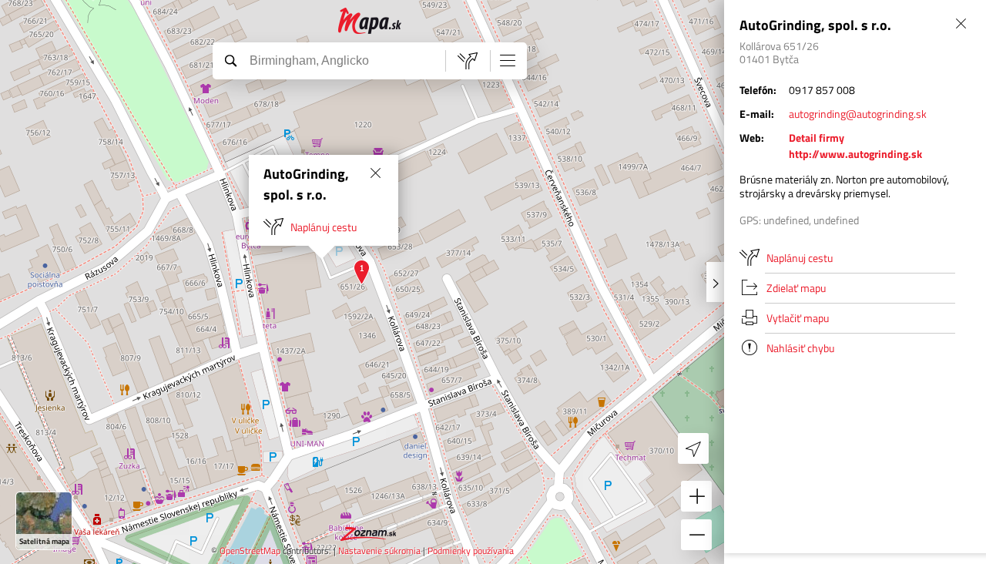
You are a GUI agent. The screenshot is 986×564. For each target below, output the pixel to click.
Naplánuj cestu (323, 227)
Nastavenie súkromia (379, 550)
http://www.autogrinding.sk (855, 154)
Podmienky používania (471, 550)
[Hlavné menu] (508, 60)
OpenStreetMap (250, 550)
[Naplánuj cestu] (468, 61)
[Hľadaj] (230, 60)
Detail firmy (816, 137)
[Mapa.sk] (370, 21)
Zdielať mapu (796, 288)
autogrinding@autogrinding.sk (858, 114)
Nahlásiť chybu (800, 348)
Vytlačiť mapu (797, 318)
